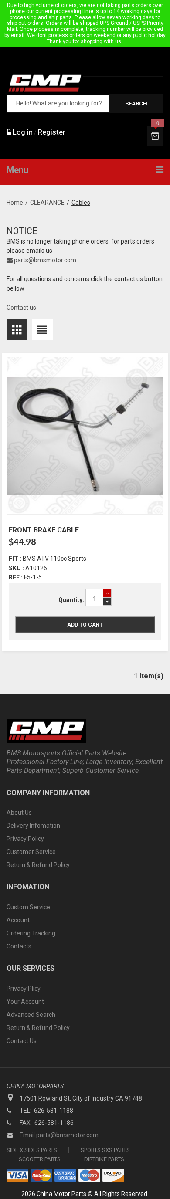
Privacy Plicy (24, 988)
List (42, 329)
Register (51, 132)
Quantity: (71, 599)
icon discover (113, 1175)
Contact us (21, 307)
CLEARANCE (47, 202)
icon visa (17, 1175)
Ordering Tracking (31, 933)
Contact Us (22, 1040)
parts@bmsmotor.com (44, 260)
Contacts (19, 946)
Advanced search (31, 1014)
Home (15, 202)
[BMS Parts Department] (45, 83)
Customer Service (31, 851)
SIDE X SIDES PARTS (32, 1150)
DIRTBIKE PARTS (104, 1159)
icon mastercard (41, 1175)
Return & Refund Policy (38, 864)
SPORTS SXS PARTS (105, 1150)
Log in (22, 132)
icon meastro (89, 1175)
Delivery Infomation (33, 825)
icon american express (65, 1175)
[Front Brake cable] (85, 436)
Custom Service (28, 907)
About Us (19, 812)
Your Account (25, 1001)
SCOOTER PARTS (40, 1159)
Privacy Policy (25, 838)
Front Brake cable (44, 530)
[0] (155, 136)
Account (18, 920)
